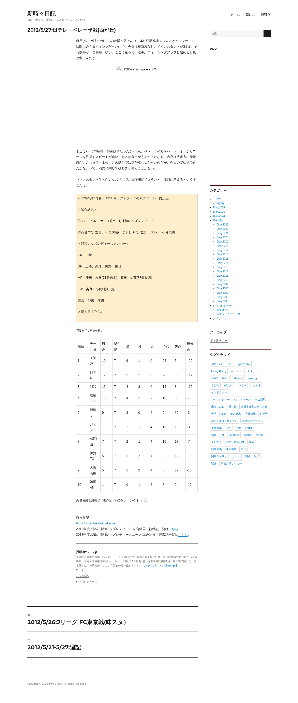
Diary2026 (219, 207)
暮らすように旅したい (224, 420)
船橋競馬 (216, 449)
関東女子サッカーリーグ (225, 456)
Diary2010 (222, 279)
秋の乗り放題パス (233, 442)
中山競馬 (260, 399)
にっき (80, 570)
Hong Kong (218, 371)
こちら (173, 529)
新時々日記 (41, 13)
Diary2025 (219, 211)
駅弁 (214, 463)
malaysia (236, 378)
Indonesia (236, 371)
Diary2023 (222, 224)
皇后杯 (215, 442)
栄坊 (228, 427)
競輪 (251, 442)
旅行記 (250, 14)
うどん (215, 385)
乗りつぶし (217, 406)
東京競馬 (216, 427)
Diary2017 (222, 250)
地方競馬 (235, 413)
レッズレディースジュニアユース (231, 399)
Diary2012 (222, 271)
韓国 (247, 456)
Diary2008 (222, 288)
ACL (231, 364)
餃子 (256, 456)
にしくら (255, 385)
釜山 (243, 449)
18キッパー (217, 364)
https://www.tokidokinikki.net (96, 523)
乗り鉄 (233, 406)
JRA (250, 371)
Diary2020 (222, 237)
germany (244, 364)
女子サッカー (221, 318)
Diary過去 (218, 220)
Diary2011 (222, 275)
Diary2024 (219, 216)
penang (252, 378)
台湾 (214, 413)
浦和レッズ (217, 435)
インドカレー (219, 392)
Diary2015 (222, 258)
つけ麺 (242, 385)
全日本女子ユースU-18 (254, 406)
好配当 (264, 413)
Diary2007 (222, 292)
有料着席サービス (252, 420)
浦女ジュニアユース (228, 314)
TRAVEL (218, 199)
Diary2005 (222, 301)
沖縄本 (249, 427)
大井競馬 (250, 413)
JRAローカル (219, 378)
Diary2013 (222, 267)
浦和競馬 (234, 435)
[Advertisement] (138, 112)
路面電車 (231, 449)
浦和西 (247, 435)
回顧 (223, 413)
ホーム (235, 14)
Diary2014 (222, 262)
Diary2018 (222, 245)
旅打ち (266, 14)
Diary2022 (222, 228)
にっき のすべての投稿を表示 (160, 565)
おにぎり (228, 385)
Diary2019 (222, 241)
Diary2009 (222, 284)
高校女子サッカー (231, 463)
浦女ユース (223, 309)
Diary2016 (222, 254)
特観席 (260, 435)
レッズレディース (86, 581)
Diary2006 (222, 297)
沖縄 (238, 427)
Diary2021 (222, 233)
